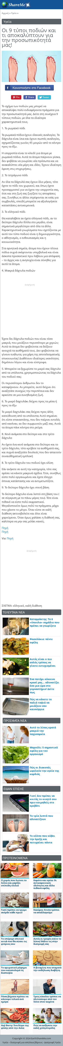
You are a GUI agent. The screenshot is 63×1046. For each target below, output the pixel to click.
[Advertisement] (30, 308)
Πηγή (5, 528)
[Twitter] (44, 97)
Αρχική (5, 13)
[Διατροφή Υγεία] (15, 7)
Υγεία (13, 13)
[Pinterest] (15, 97)
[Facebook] (31, 87)
